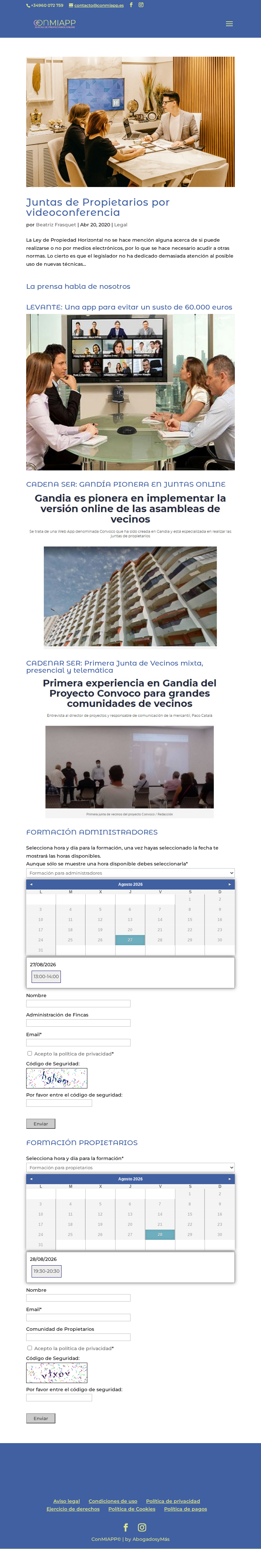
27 (130, 940)
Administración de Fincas (57, 1015)
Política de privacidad (173, 1501)
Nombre (36, 995)
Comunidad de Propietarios (60, 1329)
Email (34, 1034)
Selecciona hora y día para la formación (75, 1158)
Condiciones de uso (113, 1501)
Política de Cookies (131, 1509)
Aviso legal (66, 1501)
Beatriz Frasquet (56, 225)
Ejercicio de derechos (73, 1509)
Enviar (41, 1123)
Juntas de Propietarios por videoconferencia (98, 207)
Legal (120, 225)
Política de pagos (185, 1509)
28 (160, 1234)
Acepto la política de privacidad (73, 1054)
